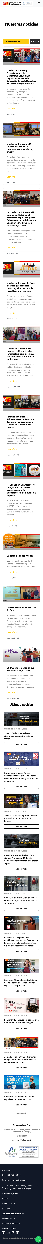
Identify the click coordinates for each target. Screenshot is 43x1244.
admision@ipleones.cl (21, 1140)
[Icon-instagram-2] (13, 1232)
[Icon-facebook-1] (17, 1232)
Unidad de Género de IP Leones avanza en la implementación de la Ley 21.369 (20, 148)
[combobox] (16, 41)
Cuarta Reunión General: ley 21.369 (21, 609)
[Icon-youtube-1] (8, 1232)
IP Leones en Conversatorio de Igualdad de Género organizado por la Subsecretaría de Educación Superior (21, 490)
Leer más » (12, 108)
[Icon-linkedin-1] (3, 1232)
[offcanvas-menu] (38, 3)
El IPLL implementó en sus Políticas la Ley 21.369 (20, 669)
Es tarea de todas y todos (20, 555)
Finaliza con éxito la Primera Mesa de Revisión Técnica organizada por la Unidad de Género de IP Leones (20, 422)
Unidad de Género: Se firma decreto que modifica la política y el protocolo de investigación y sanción (21, 287)
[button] (21, 1113)
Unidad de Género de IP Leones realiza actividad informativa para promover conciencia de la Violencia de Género (21, 353)
